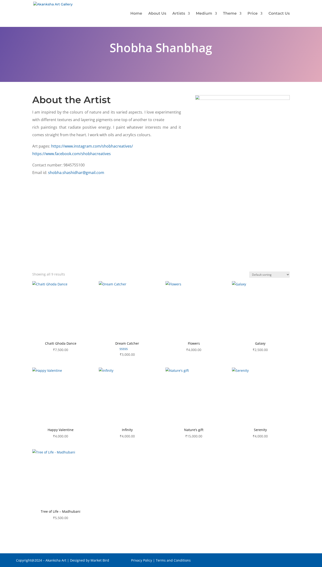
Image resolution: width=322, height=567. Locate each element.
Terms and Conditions (173, 560)
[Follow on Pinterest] (293, 561)
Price (253, 14)
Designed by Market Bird (90, 560)
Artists (178, 14)
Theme (230, 14)
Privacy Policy (141, 560)
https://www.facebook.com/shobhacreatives (71, 153)
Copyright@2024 (29, 560)
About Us (157, 14)
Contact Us (279, 14)
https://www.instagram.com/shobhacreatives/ (92, 146)
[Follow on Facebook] (283, 561)
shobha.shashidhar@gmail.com (76, 172)
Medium (204, 14)
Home (136, 14)
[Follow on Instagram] (302, 561)
